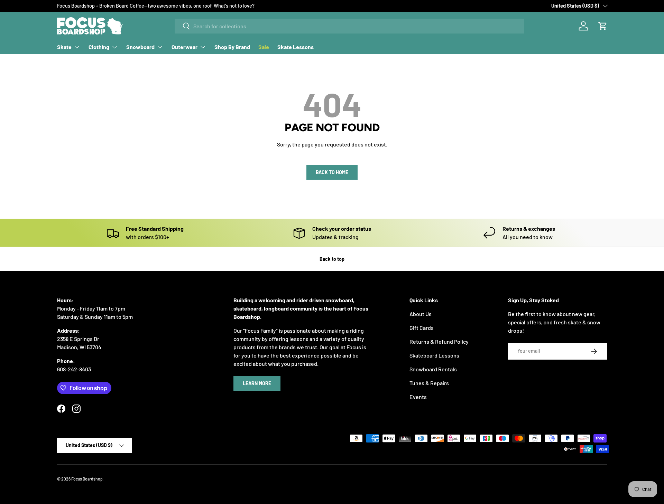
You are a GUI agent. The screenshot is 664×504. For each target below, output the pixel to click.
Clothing (99, 47)
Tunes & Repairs (429, 383)
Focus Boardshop (87, 478)
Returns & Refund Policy (439, 341)
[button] (602, 26)
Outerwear (184, 47)
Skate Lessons (295, 47)
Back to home (332, 172)
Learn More (257, 383)
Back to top (332, 259)
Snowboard (140, 47)
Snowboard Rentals (433, 369)
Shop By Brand (232, 47)
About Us (420, 314)
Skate (64, 47)
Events (418, 396)
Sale (263, 47)
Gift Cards (421, 327)
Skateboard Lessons (434, 355)
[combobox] (349, 26)
